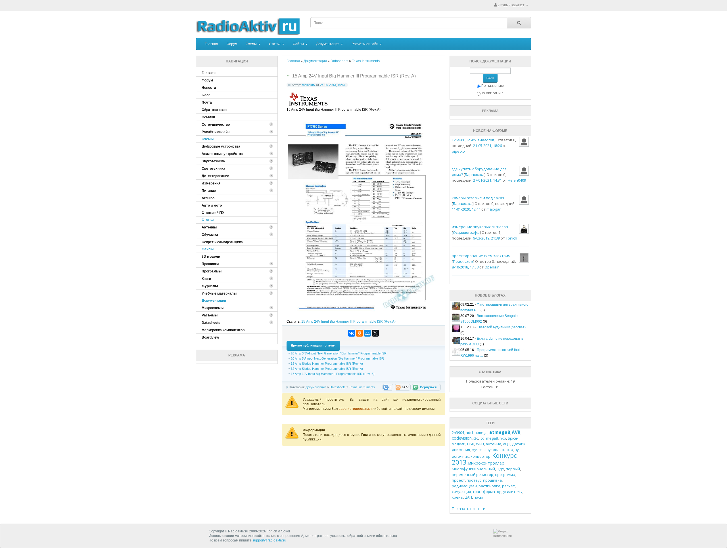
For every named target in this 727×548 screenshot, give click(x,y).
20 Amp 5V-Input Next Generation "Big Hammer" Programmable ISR (337, 358)
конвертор (480, 456)
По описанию (492, 93)
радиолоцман (464, 485)
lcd (482, 438)
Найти (490, 78)
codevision (462, 438)
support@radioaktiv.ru (269, 540)
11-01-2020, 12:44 (466, 209)
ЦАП (468, 497)
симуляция (461, 491)
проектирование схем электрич (481, 255)
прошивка (492, 480)
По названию (492, 85)
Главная (211, 44)
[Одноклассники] (359, 333)
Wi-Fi (480, 443)
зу (517, 449)
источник (460, 456)
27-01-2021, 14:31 (487, 180)
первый (513, 468)
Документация (328, 44)
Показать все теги (468, 508)
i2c (475, 438)
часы (478, 497)
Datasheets (338, 387)
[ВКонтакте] (351, 333)
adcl (469, 432)
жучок (477, 449)
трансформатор (487, 491)
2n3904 (458, 432)
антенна (493, 443)
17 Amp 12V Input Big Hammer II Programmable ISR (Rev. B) (333, 373)
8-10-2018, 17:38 (465, 267)
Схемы (252, 44)
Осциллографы (466, 232)
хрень (457, 497)
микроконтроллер (486, 463)
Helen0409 (517, 180)
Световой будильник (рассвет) (501, 327)
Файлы (299, 44)
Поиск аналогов (480, 139)
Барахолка (474, 174)
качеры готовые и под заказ (478, 197)
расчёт (508, 485)
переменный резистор (472, 474)
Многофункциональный (473, 468)
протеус (474, 480)
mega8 (492, 438)
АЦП (506, 443)
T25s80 (458, 139)
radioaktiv (308, 85)
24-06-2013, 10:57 (332, 85)
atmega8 (499, 432)
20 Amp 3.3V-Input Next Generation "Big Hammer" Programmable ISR (339, 353)
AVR (516, 432)
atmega (481, 432)
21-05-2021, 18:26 (487, 145)
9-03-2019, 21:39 (486, 238)
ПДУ (500, 468)
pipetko (458, 151)
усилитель (512, 491)
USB (470, 443)
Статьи (275, 44)
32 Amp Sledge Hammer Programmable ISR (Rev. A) (327, 363)
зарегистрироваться (356, 409)
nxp (503, 438)
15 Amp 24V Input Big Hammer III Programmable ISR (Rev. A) (348, 322)
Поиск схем (463, 261)
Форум (232, 44)
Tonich (511, 238)
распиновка (489, 485)
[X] (375, 333)
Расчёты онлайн (365, 44)
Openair (491, 267)
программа (505, 474)
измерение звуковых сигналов (480, 226)
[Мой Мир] (367, 333)
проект (458, 480)
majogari (494, 209)
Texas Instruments (362, 387)
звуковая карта (498, 449)
